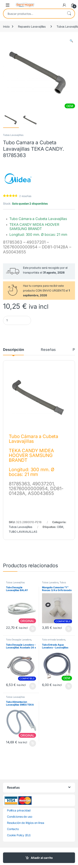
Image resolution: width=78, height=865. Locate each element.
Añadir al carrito (42, 857)
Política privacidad (19, 810)
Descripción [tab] (13, 350)
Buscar (69, 13)
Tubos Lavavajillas (13, 134)
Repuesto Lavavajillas (32, 26)
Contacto (13, 829)
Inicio (6, 26)
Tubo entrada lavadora (53, 639)
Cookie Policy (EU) (18, 835)
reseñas (25, 196)
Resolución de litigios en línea (25, 822)
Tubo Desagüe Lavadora (18, 639)
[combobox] (33, 13)
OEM (60, 527)
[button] (71, 40)
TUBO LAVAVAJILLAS (23, 531)
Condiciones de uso (19, 816)
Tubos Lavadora (50, 582)
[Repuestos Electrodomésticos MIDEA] (18, 179)
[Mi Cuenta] (64, 5)
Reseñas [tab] (48, 350)
